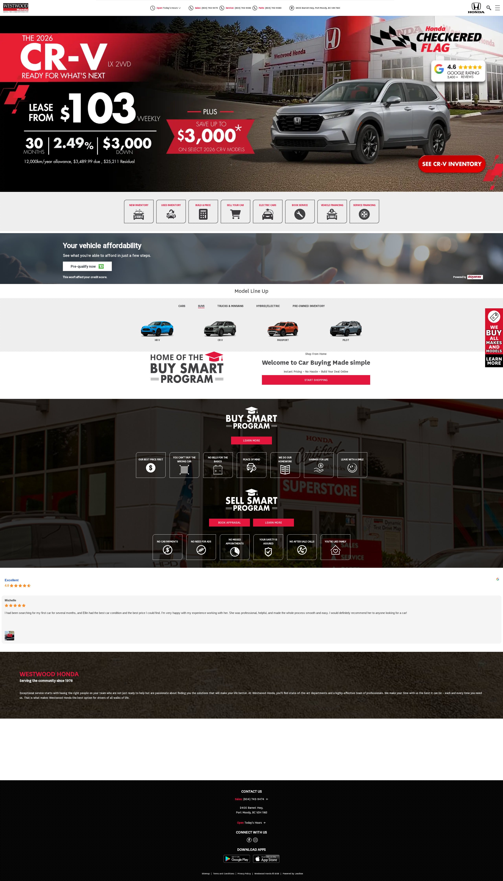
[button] (251, 104)
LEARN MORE (251, 440)
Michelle (10, 600)
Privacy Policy (244, 874)
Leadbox (299, 874)
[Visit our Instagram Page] (255, 840)
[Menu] (497, 7)
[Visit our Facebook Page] (248, 840)
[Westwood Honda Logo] (15, 8)
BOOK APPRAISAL (229, 522)
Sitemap (206, 874)
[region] (251, 104)
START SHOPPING (316, 380)
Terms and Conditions (223, 874)
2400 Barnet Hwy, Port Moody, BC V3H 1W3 (251, 810)
